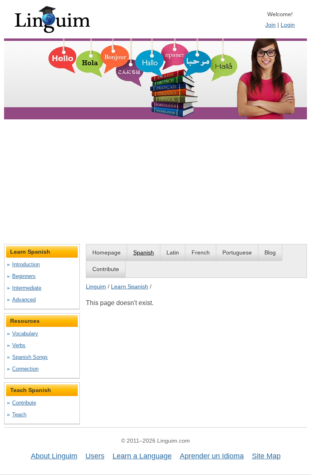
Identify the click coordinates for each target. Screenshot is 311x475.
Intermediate (26, 288)
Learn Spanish (129, 286)
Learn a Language (142, 456)
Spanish (143, 252)
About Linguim (54, 456)
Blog (270, 252)
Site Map (266, 456)
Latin (172, 252)
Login (288, 24)
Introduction (26, 264)
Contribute (105, 269)
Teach (19, 414)
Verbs (19, 345)
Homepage (106, 252)
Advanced (24, 300)
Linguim (96, 286)
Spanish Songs (30, 357)
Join (270, 24)
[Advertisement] (155, 183)
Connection (25, 369)
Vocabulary (25, 334)
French (201, 252)
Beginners (24, 276)
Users (94, 456)
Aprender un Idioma (212, 456)
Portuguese (237, 252)
